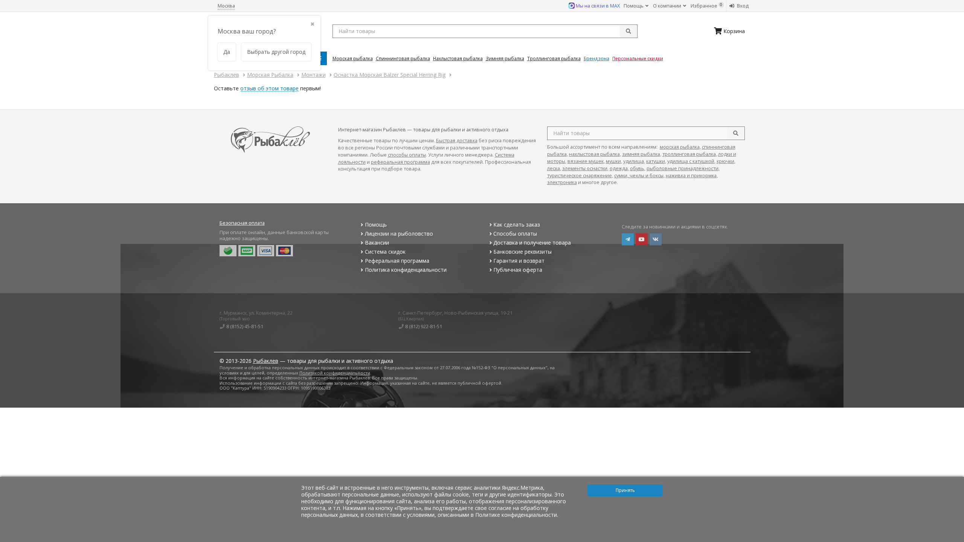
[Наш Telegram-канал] (628, 239)
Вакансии (377, 242)
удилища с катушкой (690, 161)
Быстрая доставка (456, 140)
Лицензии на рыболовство (399, 233)
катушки (655, 161)
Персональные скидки (637, 58)
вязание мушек (585, 161)
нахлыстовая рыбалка (594, 154)
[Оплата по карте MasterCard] (284, 250)
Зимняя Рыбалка (505, 58)
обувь (637, 168)
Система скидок (385, 251)
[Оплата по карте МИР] (246, 250)
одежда (619, 168)
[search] (735, 133)
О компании (667, 6)
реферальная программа (400, 162)
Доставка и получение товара (532, 242)
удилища (633, 161)
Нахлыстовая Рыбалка (458, 58)
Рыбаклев (265, 360)
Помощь (634, 6)
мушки (613, 161)
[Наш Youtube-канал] (642, 239)
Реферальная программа (397, 260)
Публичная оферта (517, 269)
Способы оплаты (515, 233)
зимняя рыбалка (641, 154)
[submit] (628, 31)
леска (553, 168)
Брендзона (596, 58)
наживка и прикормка (691, 175)
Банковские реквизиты (522, 251)
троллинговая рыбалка (689, 154)
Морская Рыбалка (353, 58)
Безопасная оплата (242, 223)
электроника (562, 182)
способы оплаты (407, 155)
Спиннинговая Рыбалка (403, 58)
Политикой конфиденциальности (334, 373)
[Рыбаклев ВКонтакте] (656, 239)
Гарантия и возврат (519, 260)
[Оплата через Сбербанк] (228, 250)
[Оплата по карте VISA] (265, 250)
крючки (725, 161)
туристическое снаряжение (579, 175)
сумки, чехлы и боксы (639, 175)
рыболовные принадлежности (682, 168)
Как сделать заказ (516, 224)
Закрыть (953, 539)
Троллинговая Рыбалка (554, 58)
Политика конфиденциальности (406, 269)
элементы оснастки (584, 168)
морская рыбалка (680, 147)
